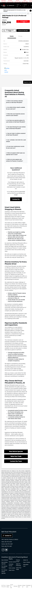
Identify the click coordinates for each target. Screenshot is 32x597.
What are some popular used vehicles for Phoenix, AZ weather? (14, 160)
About (25, 557)
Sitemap (15, 586)
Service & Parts (12, 558)
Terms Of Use (11, 586)
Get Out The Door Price (24, 21)
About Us (25, 560)
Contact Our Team (16, 461)
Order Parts (11, 570)
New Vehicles (4, 560)
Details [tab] (12, 36)
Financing (19, 557)
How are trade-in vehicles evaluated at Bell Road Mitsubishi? (15, 134)
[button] (28, 13)
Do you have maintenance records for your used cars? (15, 147)
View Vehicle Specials (16, 451)
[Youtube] (6, 549)
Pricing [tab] (20, 36)
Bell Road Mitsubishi (3, 586)
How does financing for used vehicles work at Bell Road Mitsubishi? (16, 127)
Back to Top (27, 82)
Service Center (12, 561)
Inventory (4, 557)
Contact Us (16, 199)
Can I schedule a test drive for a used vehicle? (16, 140)
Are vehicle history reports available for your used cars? (15, 108)
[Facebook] (3, 549)
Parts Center (12, 568)
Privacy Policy (8, 586)
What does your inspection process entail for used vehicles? (15, 114)
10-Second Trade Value (23, 30)
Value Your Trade (16, 456)
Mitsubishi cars (28, 586)
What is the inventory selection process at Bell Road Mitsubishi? (14, 101)
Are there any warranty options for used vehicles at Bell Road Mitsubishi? (15, 121)
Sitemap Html (20, 586)
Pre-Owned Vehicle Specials (4, 571)
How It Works (26, 562)
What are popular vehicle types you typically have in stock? (15, 153)
